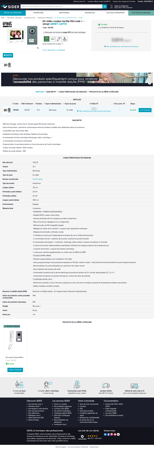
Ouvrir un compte (60, 404)
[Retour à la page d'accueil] (10, 6)
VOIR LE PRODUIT (15, 370)
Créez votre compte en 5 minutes (124, 1)
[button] (145, 1)
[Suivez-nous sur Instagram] (111, 434)
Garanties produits (86, 411)
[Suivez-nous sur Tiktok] (118, 434)
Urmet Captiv (58, 23)
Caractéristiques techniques (73, 92)
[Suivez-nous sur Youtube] (115, 434)
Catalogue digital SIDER (62, 413)
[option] (22, 35)
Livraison (83, 406)
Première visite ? (34, 406)
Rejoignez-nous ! (34, 415)
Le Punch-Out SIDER (61, 409)
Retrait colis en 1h (79, 1)
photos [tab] (9, 55)
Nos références (33, 413)
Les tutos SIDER (110, 413)
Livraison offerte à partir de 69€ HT (99, 1)
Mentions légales (61, 447)
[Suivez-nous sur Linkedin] (105, 434)
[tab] (38, 401)
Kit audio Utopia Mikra (14, 357)
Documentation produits (114, 415)
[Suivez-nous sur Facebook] (108, 434)
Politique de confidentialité (89, 418)
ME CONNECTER (145, 110)
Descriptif (51, 92)
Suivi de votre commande (89, 404)
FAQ (81, 409)
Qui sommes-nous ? (35, 404)
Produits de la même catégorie (103, 92)
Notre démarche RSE (36, 418)
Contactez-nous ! (60, 424)
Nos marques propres (36, 411)
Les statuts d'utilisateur (62, 411)
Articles (40, 92)
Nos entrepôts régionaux (63, 406)
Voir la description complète (53, 50)
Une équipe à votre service (38, 409)
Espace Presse (33, 420)
